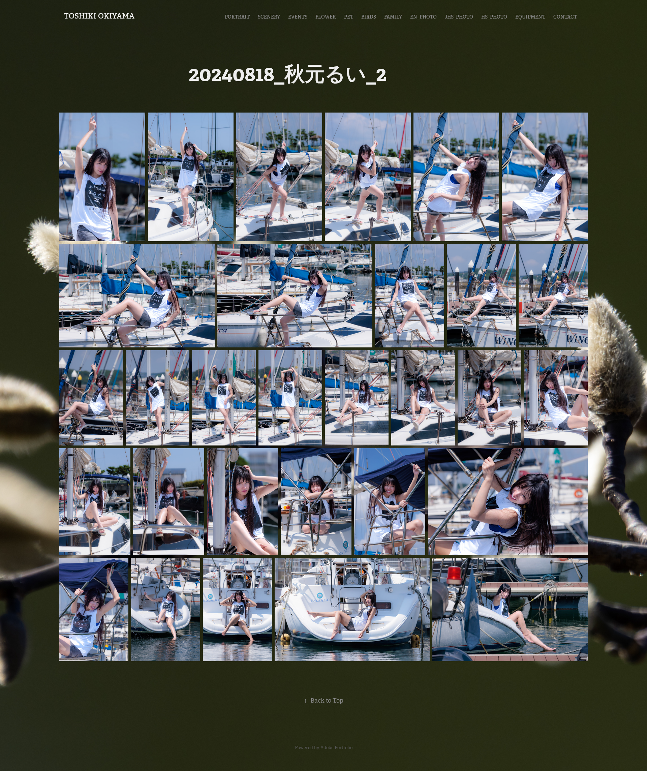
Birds (368, 17)
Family (393, 17)
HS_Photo (494, 17)
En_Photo (423, 17)
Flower (325, 17)
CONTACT (565, 17)
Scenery (269, 17)
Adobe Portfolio (336, 747)
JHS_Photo (459, 17)
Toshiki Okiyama (99, 16)
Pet (348, 17)
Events (297, 17)
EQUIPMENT (530, 17)
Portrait (237, 17)
